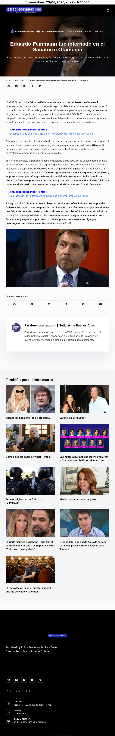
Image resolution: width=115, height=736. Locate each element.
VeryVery (99, 31)
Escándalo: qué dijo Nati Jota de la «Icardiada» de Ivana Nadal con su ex (51, 133)
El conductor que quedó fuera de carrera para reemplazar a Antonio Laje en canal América (83, 546)
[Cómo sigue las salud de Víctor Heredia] (30, 438)
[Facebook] (8, 86)
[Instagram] (24, 680)
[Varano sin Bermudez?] (84, 399)
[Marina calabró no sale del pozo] (84, 481)
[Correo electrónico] (100, 304)
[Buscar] (108, 10)
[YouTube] (32, 680)
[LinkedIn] (24, 86)
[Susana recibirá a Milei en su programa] (30, 399)
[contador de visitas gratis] (18, 690)
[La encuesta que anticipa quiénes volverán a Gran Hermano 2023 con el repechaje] (84, 438)
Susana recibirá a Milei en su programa (28, 418)
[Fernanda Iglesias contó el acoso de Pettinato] (30, 481)
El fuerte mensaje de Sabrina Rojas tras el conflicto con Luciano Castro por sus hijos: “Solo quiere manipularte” (30, 546)
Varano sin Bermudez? (73, 418)
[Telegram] (32, 86)
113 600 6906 (20, 713)
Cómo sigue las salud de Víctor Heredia (28, 457)
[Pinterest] (49, 304)
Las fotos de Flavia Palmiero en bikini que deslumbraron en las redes (49, 195)
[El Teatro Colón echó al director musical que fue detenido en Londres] (30, 569)
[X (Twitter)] (16, 86)
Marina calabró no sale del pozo (78, 499)
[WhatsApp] (40, 86)
